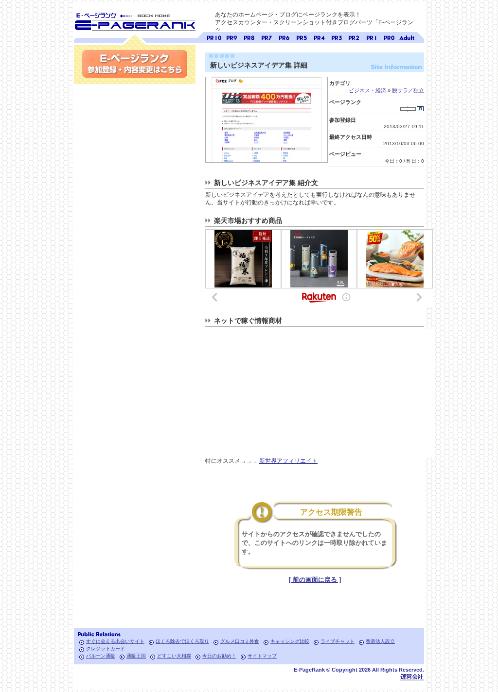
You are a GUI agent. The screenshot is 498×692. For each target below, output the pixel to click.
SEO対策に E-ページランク (135, 20)
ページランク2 (354, 37)
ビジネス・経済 (367, 90)
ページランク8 (249, 37)
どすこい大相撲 (174, 655)
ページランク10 (214, 37)
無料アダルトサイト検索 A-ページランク (406, 37)
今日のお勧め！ (219, 655)
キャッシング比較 (289, 641)
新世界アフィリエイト (288, 460)
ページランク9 (231, 37)
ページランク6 (284, 37)
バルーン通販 (100, 655)
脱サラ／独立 (408, 90)
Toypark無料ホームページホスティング (412, 677)
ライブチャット (337, 641)
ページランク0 (389, 37)
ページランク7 (266, 37)
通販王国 (136, 655)
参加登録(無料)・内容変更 (134, 64)
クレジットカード (105, 648)
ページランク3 (336, 37)
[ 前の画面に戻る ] (315, 579)
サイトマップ (262, 655)
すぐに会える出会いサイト (115, 641)
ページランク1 (371, 37)
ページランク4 (319, 37)
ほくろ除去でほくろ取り (182, 641)
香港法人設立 (380, 641)
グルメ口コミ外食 (239, 641)
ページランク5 (301, 37)
